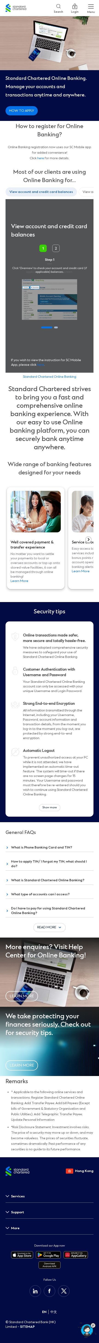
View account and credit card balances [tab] (41, 192)
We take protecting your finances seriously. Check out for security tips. (48, 1024)
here (40, 158)
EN (44, 1312)
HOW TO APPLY (21, 111)
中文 (53, 1312)
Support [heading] (17, 1212)
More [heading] (15, 1228)
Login (75, 11)
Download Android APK (49, 1265)
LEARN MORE (22, 996)
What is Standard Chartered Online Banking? (47, 880)
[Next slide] (88, 539)
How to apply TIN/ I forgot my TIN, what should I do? (49, 863)
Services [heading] (18, 1196)
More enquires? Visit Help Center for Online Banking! (46, 951)
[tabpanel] (49, 286)
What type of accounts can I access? (40, 894)
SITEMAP (27, 1327)
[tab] (46, 327)
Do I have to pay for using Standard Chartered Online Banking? (48, 910)
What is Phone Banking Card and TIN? (41, 847)
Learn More (19, 581)
